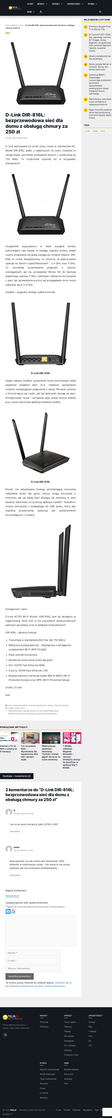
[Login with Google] (13, 911)
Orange (92, 1022)
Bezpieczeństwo (71, 1069)
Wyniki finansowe (47, 1074)
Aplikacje (68, 1079)
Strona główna (11, 25)
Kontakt (67, 1110)
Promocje (44, 1022)
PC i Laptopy (70, 1045)
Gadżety (68, 1050)
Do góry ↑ (7, 1114)
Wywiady (44, 1083)
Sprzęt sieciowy (62, 705)
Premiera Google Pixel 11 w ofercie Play (99, 28)
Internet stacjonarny (37, 705)
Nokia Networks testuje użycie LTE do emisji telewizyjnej (33, 711)
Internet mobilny (20, 705)
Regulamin (87, 1110)
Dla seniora (69, 1036)
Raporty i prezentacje (49, 1069)
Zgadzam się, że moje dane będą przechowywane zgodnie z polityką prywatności (36, 907)
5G (90, 1041)
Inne (29, 12)
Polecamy (44, 1026)
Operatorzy (73, 4)
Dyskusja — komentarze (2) (16, 776)
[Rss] (5, 1034)
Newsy (41, 4)
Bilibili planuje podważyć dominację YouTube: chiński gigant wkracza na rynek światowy (51, 753)
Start (30, 4)
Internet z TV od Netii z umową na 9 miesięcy (8, 749)
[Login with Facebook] (8, 911)
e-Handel (44, 1093)
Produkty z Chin (71, 1055)
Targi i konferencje (48, 1079)
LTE (90, 1045)
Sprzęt (56, 4)
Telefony (68, 1026)
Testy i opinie (70, 1022)
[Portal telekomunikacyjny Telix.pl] (13, 1017)
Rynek (91, 4)
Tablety (67, 1031)
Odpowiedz (15, 831)
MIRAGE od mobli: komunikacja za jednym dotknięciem (32, 714)
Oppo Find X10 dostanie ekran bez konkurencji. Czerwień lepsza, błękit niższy (100, 114)
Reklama (44, 1097)
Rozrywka (68, 1074)
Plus (90, 1036)
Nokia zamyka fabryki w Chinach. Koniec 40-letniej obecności (100, 67)
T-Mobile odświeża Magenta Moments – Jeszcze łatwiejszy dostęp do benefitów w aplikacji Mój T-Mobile (71, 757)
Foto (66, 1083)
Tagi (96, 1110)
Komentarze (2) (12, 896)
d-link (10, 708)
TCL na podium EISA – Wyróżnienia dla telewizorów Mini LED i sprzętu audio (29, 753)
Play (90, 1026)
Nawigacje (69, 1041)
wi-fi (22, 708)
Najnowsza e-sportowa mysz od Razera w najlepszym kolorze (100, 102)
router (17, 708)
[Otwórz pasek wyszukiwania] (100, 12)
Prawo (42, 1088)
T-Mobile (92, 1031)
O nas (58, 1110)
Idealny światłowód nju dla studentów (100, 57)
